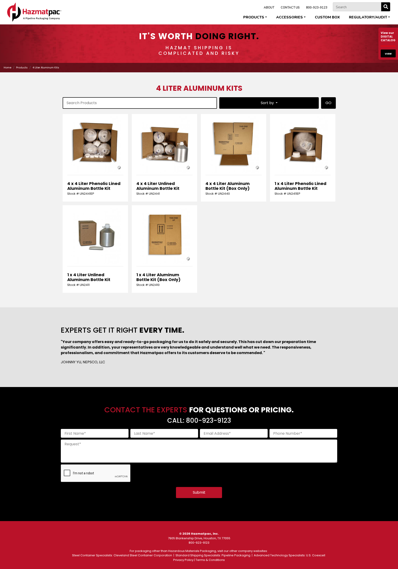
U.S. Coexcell (315, 555)
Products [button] (253, 17)
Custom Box (327, 17)
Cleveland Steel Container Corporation (143, 555)
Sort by (268, 103)
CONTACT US (290, 8)
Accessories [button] (289, 17)
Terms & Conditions (210, 560)
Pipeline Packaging (236, 555)
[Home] (34, 12)
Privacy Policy (183, 560)
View (388, 54)
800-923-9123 (316, 8)
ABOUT (269, 8)
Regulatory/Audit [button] (368, 17)
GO (328, 103)
